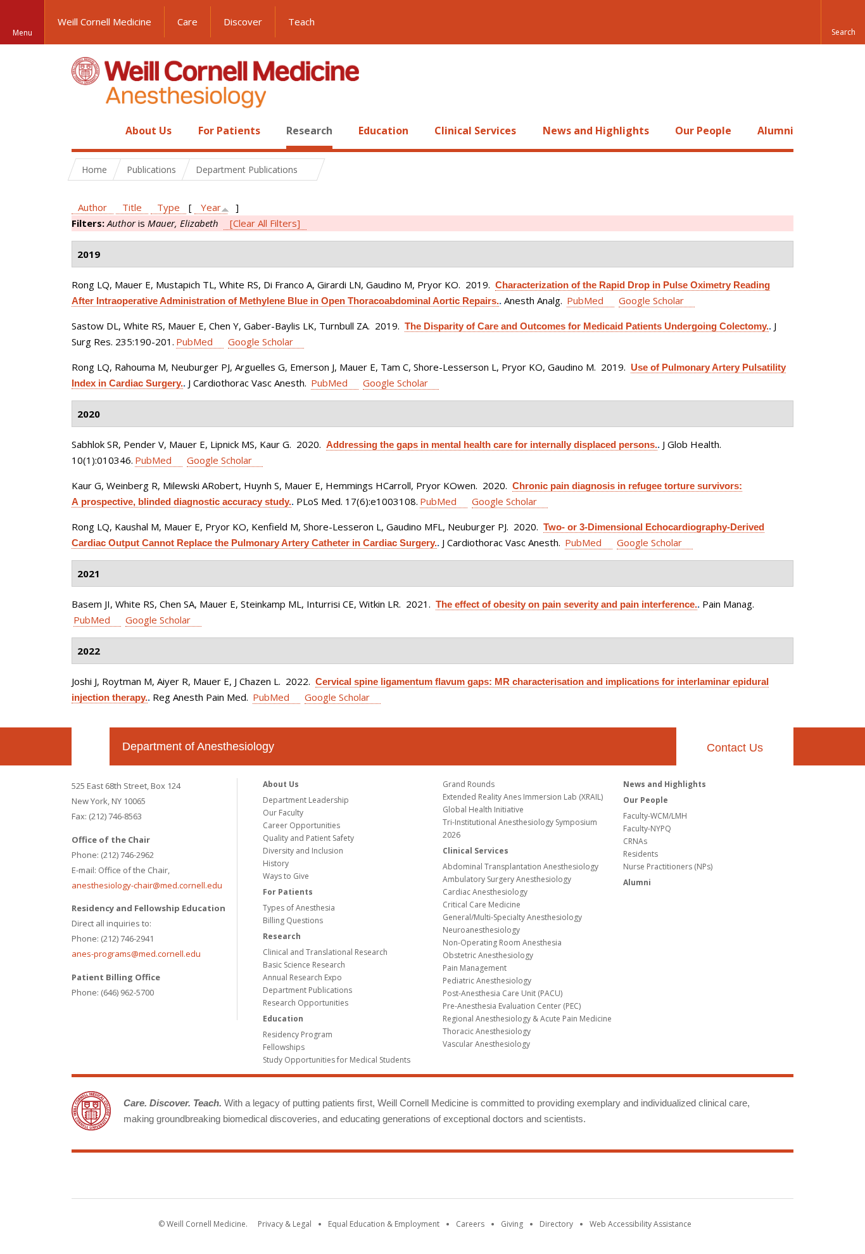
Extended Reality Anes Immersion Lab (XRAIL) (523, 796)
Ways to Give (286, 876)
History (276, 863)
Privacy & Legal (285, 1224)
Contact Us (735, 747)
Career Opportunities (301, 825)
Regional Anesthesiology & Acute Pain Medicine (527, 1018)
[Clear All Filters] (265, 223)
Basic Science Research (304, 964)
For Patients (229, 131)
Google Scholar (651, 300)
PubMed (585, 300)
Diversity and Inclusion (303, 850)
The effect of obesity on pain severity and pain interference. (566, 604)
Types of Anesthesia (299, 907)
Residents (640, 853)
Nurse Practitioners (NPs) (667, 866)
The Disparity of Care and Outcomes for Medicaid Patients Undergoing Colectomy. (587, 326)
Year (211, 207)
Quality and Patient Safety (308, 838)
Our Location (91, 746)
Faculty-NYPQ (647, 828)
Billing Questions (293, 920)
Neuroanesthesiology (481, 930)
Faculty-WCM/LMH (655, 815)
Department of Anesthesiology (198, 746)
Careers (470, 1224)
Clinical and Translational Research (325, 952)
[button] (843, 22)
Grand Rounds (469, 784)
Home (85, 130)
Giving (512, 1224)
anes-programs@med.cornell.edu (136, 953)
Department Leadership (306, 800)
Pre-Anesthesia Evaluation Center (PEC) (512, 1006)
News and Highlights (596, 131)
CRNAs (635, 841)
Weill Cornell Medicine (104, 21)
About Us (148, 131)
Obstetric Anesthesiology (488, 955)
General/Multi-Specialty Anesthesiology (512, 917)
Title (132, 207)
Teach (301, 21)
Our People (703, 131)
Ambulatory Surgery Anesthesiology (507, 879)
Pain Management (475, 968)
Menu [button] (22, 32)
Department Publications (307, 990)
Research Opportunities (305, 1002)
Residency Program (297, 1034)
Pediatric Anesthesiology (487, 980)
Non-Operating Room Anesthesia (502, 942)
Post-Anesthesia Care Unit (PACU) (502, 993)
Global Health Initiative (483, 809)
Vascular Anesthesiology (486, 1044)
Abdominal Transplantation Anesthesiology (520, 866)
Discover (243, 21)
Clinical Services (475, 131)
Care (187, 21)
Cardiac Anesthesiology (485, 891)
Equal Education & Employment (383, 1224)
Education (383, 131)
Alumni (775, 131)
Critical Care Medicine (482, 904)
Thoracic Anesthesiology (487, 1031)
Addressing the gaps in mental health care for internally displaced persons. (491, 444)
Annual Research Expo (302, 977)
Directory (556, 1224)
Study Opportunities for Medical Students (336, 1059)
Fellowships (284, 1047)
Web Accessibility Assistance (640, 1224)
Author (92, 207)
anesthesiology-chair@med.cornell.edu (147, 885)
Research (309, 131)
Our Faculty (283, 812)
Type (168, 207)
